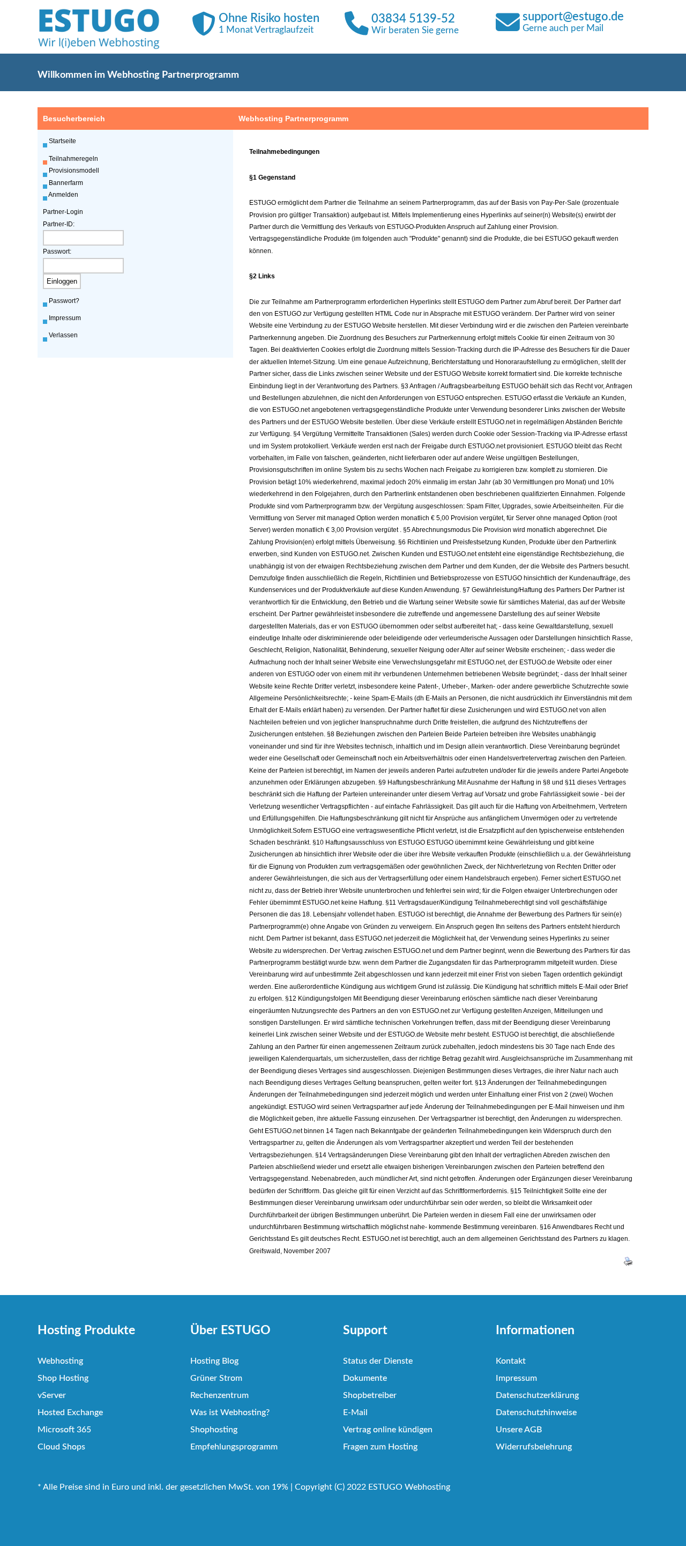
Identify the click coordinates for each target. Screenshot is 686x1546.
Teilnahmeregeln (73, 158)
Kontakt (511, 1361)
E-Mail (355, 1412)
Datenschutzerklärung (537, 1395)
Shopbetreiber (370, 1395)
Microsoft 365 (64, 1429)
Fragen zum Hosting (380, 1447)
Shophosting (213, 1429)
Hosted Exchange (70, 1412)
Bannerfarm (66, 183)
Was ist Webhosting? (230, 1412)
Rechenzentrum (219, 1395)
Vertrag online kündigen (388, 1429)
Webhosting (60, 1361)
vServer (52, 1395)
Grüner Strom (216, 1378)
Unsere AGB (519, 1429)
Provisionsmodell (74, 170)
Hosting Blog (214, 1361)
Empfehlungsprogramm (234, 1447)
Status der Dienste (378, 1361)
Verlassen (63, 335)
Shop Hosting (63, 1378)
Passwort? (64, 301)
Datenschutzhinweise (536, 1412)
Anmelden (63, 194)
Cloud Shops (61, 1447)
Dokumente (365, 1378)
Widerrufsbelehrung (534, 1447)
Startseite (62, 141)
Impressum (65, 318)
